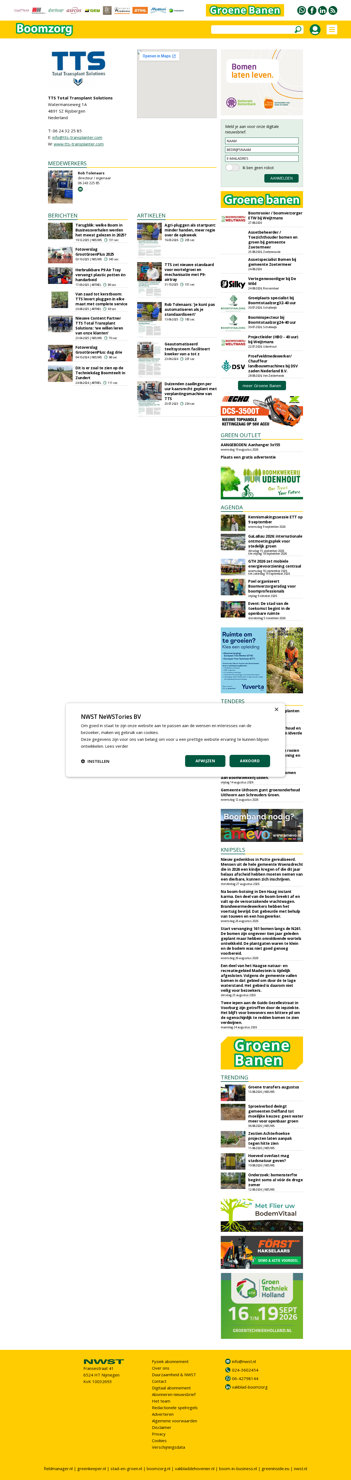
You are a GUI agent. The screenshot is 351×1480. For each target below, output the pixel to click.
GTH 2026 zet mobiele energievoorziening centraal (274, 564)
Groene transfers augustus (273, 1087)
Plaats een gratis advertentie (248, 457)
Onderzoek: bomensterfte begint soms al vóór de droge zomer (275, 1179)
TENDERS (233, 701)
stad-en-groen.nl (126, 1468)
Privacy (159, 1434)
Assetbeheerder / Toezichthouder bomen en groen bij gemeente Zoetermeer (273, 240)
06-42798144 (245, 1378)
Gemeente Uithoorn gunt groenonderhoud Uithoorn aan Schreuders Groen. (260, 792)
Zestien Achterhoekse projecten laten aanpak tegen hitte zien (270, 1138)
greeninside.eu (275, 1468)
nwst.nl (300, 1468)
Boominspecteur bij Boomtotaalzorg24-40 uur (272, 320)
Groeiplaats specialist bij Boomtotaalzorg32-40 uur (272, 300)
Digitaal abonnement (171, 1387)
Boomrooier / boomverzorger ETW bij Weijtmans (275, 215)
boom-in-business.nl (238, 1468)
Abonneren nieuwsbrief (174, 1394)
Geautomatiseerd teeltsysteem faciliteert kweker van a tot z (187, 348)
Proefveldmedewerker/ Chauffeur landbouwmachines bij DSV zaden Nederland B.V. (273, 363)
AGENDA (232, 507)
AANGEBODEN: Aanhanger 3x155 (250, 444)
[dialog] (175, 740)
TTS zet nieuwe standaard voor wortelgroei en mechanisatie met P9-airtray (189, 272)
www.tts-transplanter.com (79, 144)
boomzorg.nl (158, 1468)
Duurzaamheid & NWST (174, 1374)
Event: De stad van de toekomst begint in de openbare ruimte (269, 608)
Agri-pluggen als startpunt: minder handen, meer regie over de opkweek (190, 230)
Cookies (159, 1440)
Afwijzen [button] (205, 760)
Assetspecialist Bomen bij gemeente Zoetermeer (272, 262)
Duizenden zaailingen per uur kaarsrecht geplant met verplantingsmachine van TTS (191, 391)
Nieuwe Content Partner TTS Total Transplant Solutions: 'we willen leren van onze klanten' (99, 325)
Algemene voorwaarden (174, 1420)
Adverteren (163, 1414)
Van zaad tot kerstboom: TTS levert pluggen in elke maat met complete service (101, 298)
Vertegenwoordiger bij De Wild (272, 281)
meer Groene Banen (262, 385)
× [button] (276, 710)
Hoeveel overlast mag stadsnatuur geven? (268, 1158)
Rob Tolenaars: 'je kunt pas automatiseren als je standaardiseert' (190, 309)
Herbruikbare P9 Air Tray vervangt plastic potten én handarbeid (100, 274)
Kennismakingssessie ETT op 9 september (275, 519)
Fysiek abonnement (170, 1361)
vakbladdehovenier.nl (194, 1468)
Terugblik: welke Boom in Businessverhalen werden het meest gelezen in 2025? (100, 230)
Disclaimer (161, 1427)
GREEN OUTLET (241, 435)
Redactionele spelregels (175, 1407)
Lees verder (116, 746)
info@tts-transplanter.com (77, 137)
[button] (95, 761)
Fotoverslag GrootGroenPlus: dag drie (98, 350)
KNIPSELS (233, 849)
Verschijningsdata (168, 1447)
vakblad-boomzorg (250, 1387)
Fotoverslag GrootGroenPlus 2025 (94, 252)
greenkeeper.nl (91, 1468)
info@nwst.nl (244, 1361)
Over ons (160, 1368)
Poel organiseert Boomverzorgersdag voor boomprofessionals (272, 586)
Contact (159, 1381)
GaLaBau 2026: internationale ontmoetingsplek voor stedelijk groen (275, 541)
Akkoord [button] (250, 760)
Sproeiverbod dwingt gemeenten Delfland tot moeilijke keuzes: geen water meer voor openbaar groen (275, 1114)
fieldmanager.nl (58, 1468)
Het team (161, 1401)
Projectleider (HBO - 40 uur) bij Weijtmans (273, 339)
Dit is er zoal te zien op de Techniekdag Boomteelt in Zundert (100, 372)
